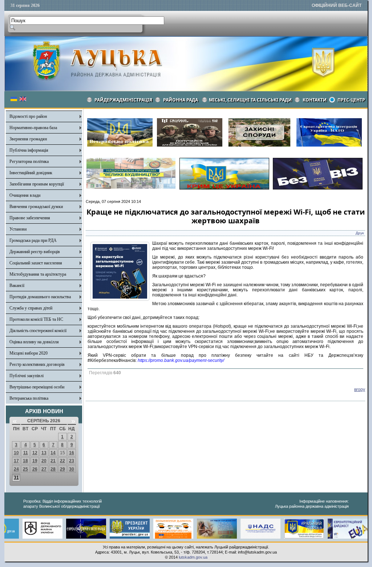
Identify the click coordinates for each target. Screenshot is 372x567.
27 (43, 469)
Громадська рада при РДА (33, 240)
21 (53, 460)
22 (62, 460)
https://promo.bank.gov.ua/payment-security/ (181, 360)
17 (16, 460)
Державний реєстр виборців (34, 251)
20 (43, 460)
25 (25, 469)
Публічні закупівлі (26, 375)
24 (16, 469)
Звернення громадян (28, 138)
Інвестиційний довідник (30, 172)
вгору (359, 389)
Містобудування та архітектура (37, 274)
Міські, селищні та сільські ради (250, 100)
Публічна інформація (28, 150)
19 (34, 460)
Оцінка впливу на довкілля (34, 341)
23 (71, 460)
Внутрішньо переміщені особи (36, 387)
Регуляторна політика (29, 161)
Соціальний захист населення (35, 262)
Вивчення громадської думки (36, 206)
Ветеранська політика (28, 398)
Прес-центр (351, 100)
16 (71, 452)
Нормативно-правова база (33, 127)
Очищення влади (24, 195)
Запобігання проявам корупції (36, 184)
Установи (18, 229)
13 (43, 452)
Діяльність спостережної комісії (37, 330)
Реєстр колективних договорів (37, 364)
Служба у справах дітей (30, 308)
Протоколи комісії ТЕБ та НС (36, 319)
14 (53, 452)
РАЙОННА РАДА (180, 100)
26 (34, 469)
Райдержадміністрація (123, 100)
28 (53, 469)
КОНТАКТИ (315, 100)
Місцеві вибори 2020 (28, 353)
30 (71, 469)
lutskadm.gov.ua (193, 557)
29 (62, 469)
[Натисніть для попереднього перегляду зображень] (119, 299)
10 (16, 452)
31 (16, 477)
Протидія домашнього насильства (40, 296)
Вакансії (16, 285)
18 (25, 460)
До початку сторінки (345, 556)
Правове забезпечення (29, 217)
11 (25, 452)
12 (34, 452)
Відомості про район (28, 116)
